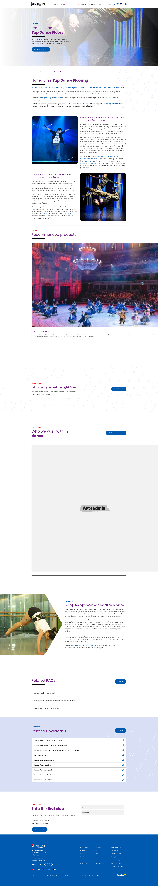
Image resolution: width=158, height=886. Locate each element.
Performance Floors (116, 847)
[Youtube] (48, 864)
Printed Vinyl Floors (116, 853)
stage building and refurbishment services (86, 645)
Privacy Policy (59, 875)
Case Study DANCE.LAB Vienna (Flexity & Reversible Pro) (52, 745)
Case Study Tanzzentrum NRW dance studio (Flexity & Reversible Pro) (56, 750)
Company (98, 847)
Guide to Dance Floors (41, 755)
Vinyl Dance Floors (116, 863)
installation (57, 98)
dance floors (110, 609)
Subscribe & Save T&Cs (94, 875)
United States (83, 863)
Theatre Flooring (115, 860)
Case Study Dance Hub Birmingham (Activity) (48, 740)
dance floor (88, 161)
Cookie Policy (52, 875)
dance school (56, 94)
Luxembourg (83, 860)
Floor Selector (118, 389)
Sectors (42, 72)
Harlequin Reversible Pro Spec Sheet (46, 775)
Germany (82, 853)
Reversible (86, 159)
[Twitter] (40, 864)
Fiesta (95, 159)
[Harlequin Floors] (37, 4)
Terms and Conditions (83, 875)
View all (120, 681)
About (97, 850)
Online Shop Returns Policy (70, 875)
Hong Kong (83, 856)
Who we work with (100, 863)
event (86, 94)
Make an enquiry (42, 49)
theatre (70, 213)
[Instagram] (33, 864)
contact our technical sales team (78, 104)
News (97, 856)
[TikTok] (52, 864)
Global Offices (84, 847)
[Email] (56, 864)
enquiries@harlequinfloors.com (41, 860)
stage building (46, 98)
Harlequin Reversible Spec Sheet (44, 770)
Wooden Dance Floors (117, 866)
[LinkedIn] (44, 864)
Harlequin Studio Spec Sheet (43, 780)
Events (97, 853)
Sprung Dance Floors (116, 856)
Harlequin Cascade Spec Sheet (44, 760)
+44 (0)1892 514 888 (113, 104)
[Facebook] (36, 864)
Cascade (101, 156)
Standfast (108, 156)
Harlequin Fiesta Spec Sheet (43, 765)
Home (35, 72)
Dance (49, 72)
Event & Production (116, 850)
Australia (82, 850)
